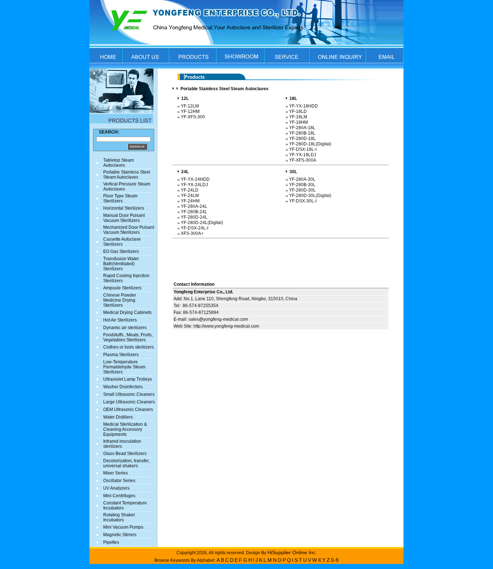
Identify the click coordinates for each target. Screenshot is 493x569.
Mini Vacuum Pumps (123, 527)
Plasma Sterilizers (121, 354)
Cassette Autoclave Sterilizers (122, 242)
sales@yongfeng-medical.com (218, 319)
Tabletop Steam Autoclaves (118, 163)
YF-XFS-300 (193, 116)
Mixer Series (115, 473)
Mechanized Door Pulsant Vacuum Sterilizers (128, 230)
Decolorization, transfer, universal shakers (126, 463)
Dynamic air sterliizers (125, 327)
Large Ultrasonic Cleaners (129, 401)
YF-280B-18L (302, 133)
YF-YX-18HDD (303, 106)
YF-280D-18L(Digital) (310, 143)
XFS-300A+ (192, 233)
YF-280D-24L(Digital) (202, 222)
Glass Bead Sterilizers (125, 453)
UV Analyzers (116, 488)
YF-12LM (190, 106)
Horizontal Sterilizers (123, 208)
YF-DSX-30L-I (303, 200)
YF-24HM (190, 200)
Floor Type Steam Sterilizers (120, 198)
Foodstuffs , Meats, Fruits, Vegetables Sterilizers (128, 337)
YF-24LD (189, 190)
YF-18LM (298, 116)
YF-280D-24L (194, 217)
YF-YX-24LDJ (194, 184)
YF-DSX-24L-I (194, 228)
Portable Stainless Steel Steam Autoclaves (126, 175)
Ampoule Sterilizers (122, 287)
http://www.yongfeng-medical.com (226, 326)
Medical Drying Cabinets (127, 312)
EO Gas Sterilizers (121, 251)
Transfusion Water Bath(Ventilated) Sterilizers (121, 263)
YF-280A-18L (302, 127)
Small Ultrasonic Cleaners (128, 394)
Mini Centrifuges (119, 495)
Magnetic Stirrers (119, 534)
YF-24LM (190, 195)
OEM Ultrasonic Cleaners (128, 409)
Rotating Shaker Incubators (119, 517)
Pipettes (111, 542)
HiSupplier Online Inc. (292, 552)
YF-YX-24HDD (195, 179)
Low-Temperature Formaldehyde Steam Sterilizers (124, 367)
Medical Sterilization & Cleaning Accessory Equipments (125, 429)
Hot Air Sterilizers (120, 320)
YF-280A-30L (302, 179)
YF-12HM (190, 111)
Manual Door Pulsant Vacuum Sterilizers (124, 218)
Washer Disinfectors (123, 386)
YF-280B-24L (194, 211)
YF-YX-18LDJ (302, 154)
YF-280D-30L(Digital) (310, 195)
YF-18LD (298, 111)
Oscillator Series (119, 480)
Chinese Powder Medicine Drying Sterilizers (119, 300)
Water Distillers (118, 417)
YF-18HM (298, 122)
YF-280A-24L (194, 206)
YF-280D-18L (302, 138)
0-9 (335, 560)
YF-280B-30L (302, 184)
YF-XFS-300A (302, 160)
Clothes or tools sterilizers (128, 347)
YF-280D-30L (302, 190)
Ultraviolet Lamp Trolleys (127, 379)
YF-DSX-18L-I (303, 149)
